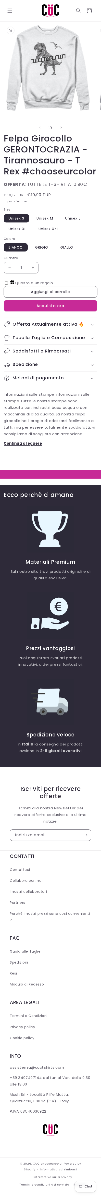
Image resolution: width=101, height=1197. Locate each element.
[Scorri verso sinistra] (39, 127)
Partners (17, 902)
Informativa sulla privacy (53, 1177)
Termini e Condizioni (29, 1015)
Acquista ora (50, 305)
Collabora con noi (26, 880)
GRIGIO (41, 247)
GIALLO (66, 247)
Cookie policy (22, 1038)
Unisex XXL (48, 228)
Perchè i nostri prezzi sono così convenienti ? (50, 916)
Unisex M (45, 218)
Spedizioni (19, 962)
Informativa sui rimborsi (58, 1169)
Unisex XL (17, 228)
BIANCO (16, 247)
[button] (9, 10)
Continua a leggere (23, 443)
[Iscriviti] (85, 835)
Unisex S (16, 218)
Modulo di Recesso (27, 984)
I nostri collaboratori (28, 891)
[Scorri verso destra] (61, 127)
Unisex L (72, 218)
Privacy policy (22, 1027)
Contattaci (20, 869)
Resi (13, 973)
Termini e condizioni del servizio (44, 1185)
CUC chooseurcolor (48, 1164)
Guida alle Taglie (25, 951)
